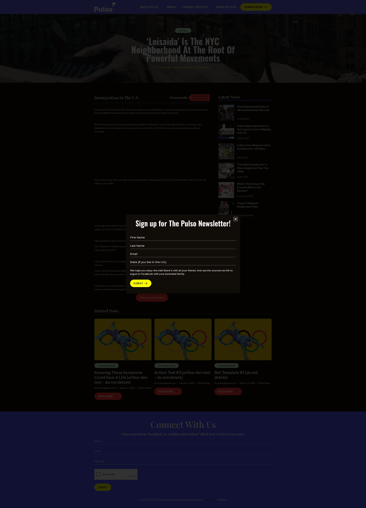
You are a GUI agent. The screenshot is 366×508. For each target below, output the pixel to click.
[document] (183, 254)
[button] (235, 219)
